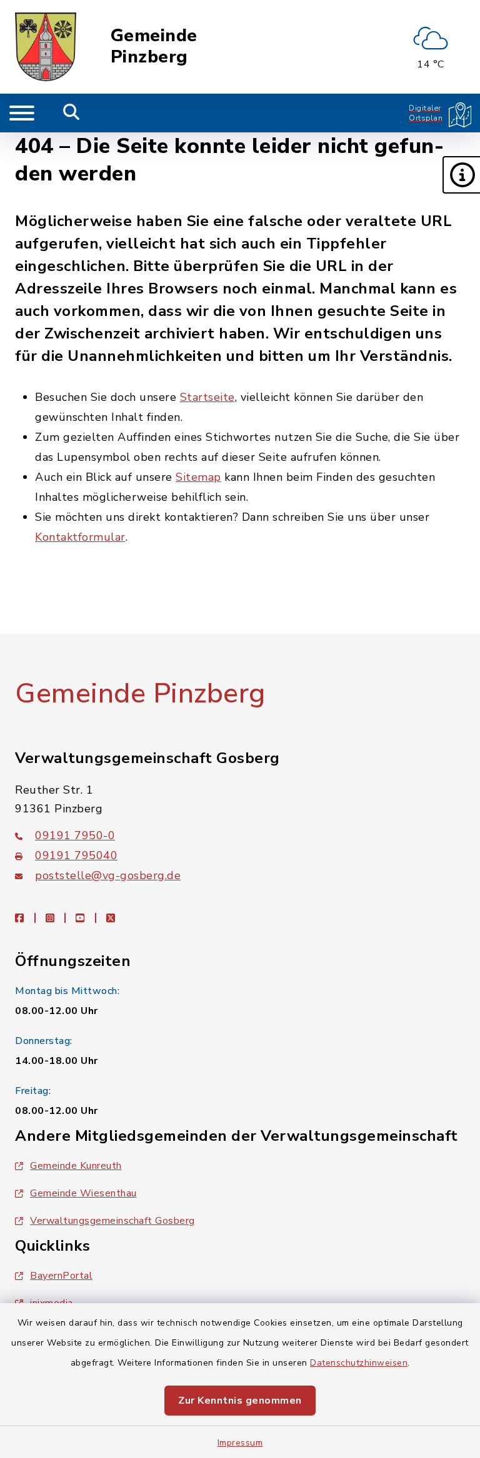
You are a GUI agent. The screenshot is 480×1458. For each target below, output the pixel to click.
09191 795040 (76, 855)
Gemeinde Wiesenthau (83, 1193)
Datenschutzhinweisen (359, 1363)
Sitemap (198, 477)
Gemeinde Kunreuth (76, 1166)
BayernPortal (61, 1276)
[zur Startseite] (45, 46)
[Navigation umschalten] (22, 113)
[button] (461, 175)
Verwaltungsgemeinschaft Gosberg (112, 1221)
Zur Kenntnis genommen (240, 1400)
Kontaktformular (80, 537)
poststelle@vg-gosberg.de (108, 875)
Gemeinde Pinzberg (154, 46)
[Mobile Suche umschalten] (71, 113)
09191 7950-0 (75, 835)
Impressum (240, 1443)
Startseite (207, 397)
